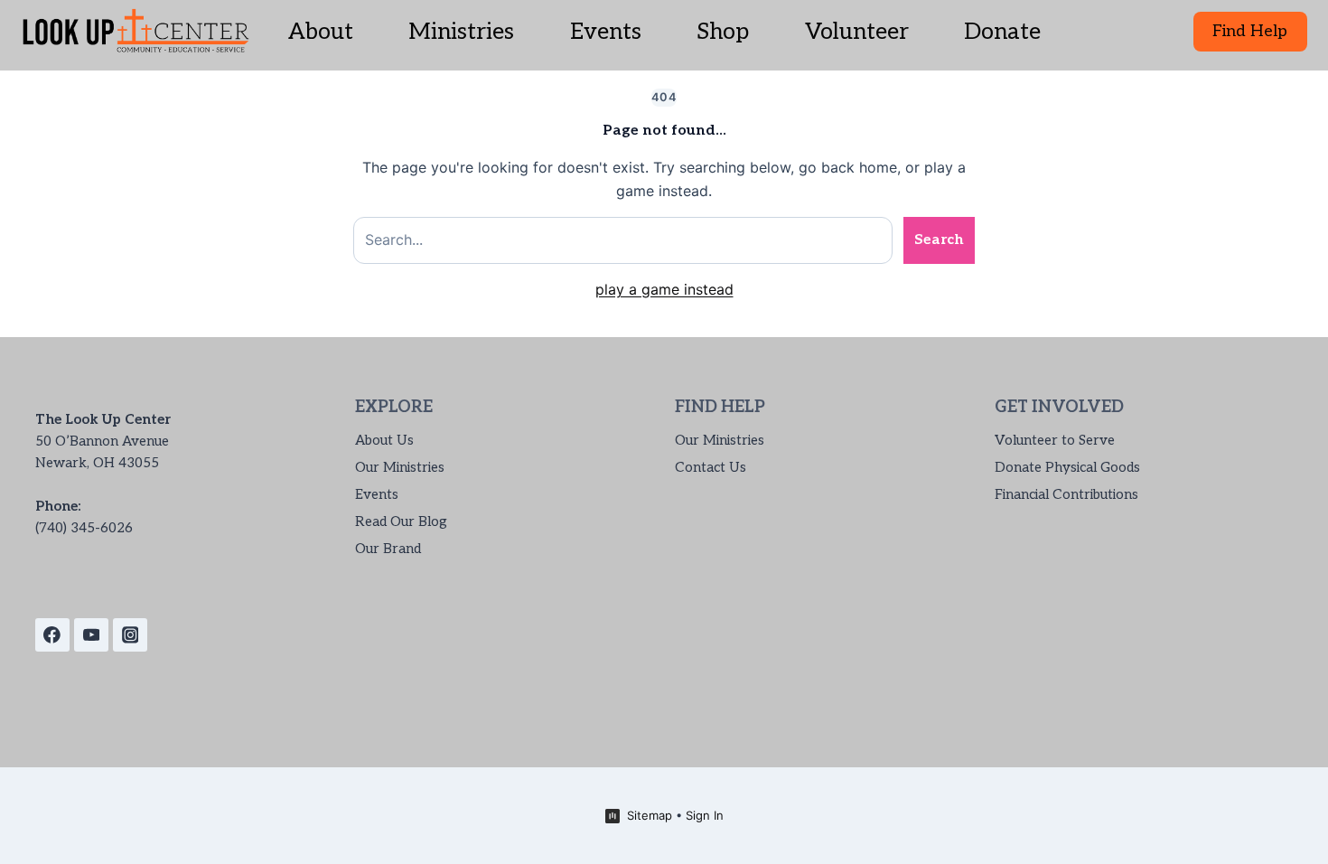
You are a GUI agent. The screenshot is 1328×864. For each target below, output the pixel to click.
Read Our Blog (401, 521)
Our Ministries (399, 467)
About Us (384, 440)
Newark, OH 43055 (97, 463)
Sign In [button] (705, 815)
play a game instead (664, 289)
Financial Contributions (1066, 494)
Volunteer (857, 31)
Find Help (1249, 31)
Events (605, 31)
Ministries (461, 31)
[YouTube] (91, 635)
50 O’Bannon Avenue (102, 441)
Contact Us (710, 467)
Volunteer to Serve (1055, 440)
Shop (723, 31)
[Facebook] (52, 635)
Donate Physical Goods (1067, 467)
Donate (1002, 31)
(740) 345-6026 (84, 528)
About (320, 31)
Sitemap (649, 815)
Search (939, 240)
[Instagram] (130, 635)
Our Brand (388, 548)
